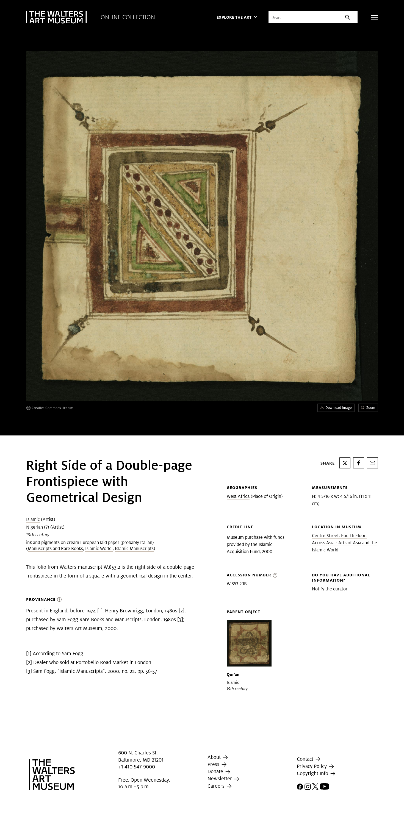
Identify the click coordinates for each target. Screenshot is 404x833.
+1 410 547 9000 (136, 766)
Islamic (33, 519)
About (214, 757)
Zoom (370, 407)
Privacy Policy (312, 766)
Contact (306, 759)
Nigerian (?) (37, 527)
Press (214, 764)
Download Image (338, 407)
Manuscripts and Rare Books (55, 548)
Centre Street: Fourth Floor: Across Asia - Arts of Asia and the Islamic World (344, 543)
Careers (216, 786)
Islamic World (99, 548)
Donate (216, 771)
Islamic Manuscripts (134, 548)
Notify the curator (329, 589)
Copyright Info (313, 773)
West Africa (238, 496)
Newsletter (220, 779)
